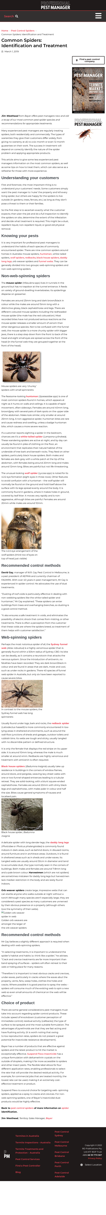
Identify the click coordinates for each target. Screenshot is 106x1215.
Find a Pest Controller (27, 1165)
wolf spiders (17, 257)
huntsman (46, 254)
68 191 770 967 (95, 1155)
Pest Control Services (27, 1159)
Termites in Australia (27, 1136)
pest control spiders (22, 1108)
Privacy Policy (95, 1158)
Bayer (49, 1118)
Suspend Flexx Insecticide (42, 1054)
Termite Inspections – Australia (33, 1142)
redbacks (30, 257)
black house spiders (48, 257)
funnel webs (46, 261)
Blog (18, 1172)
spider (65, 1108)
